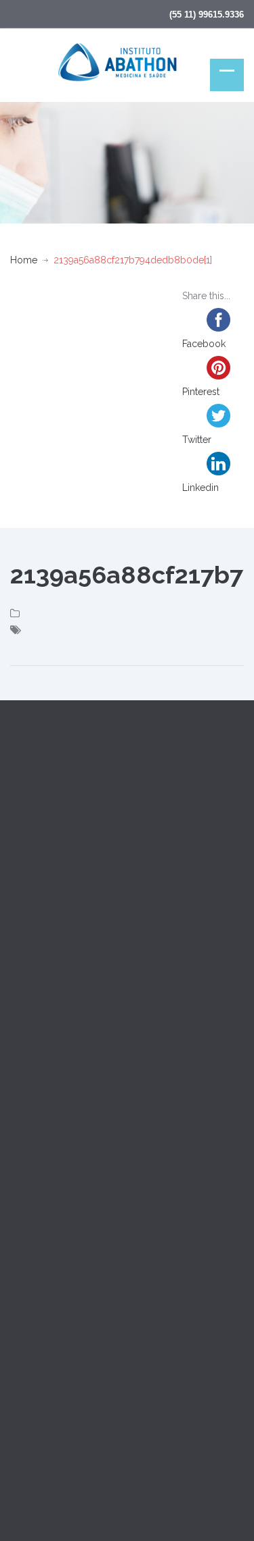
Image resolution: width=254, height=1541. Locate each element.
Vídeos (25, 1092)
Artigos (25, 1062)
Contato (27, 1123)
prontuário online (110, 1460)
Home (23, 260)
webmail (40, 1460)
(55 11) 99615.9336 (206, 14)
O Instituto (32, 1001)
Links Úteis (33, 1183)
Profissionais (37, 1031)
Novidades (33, 1153)
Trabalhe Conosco (50, 1214)
